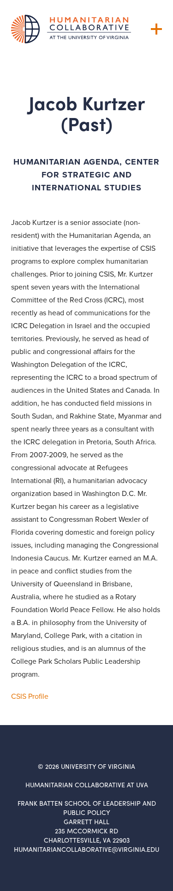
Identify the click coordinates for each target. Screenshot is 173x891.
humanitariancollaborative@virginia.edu (86, 849)
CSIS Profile (29, 696)
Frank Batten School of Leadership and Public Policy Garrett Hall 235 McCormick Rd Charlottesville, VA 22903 (87, 821)
